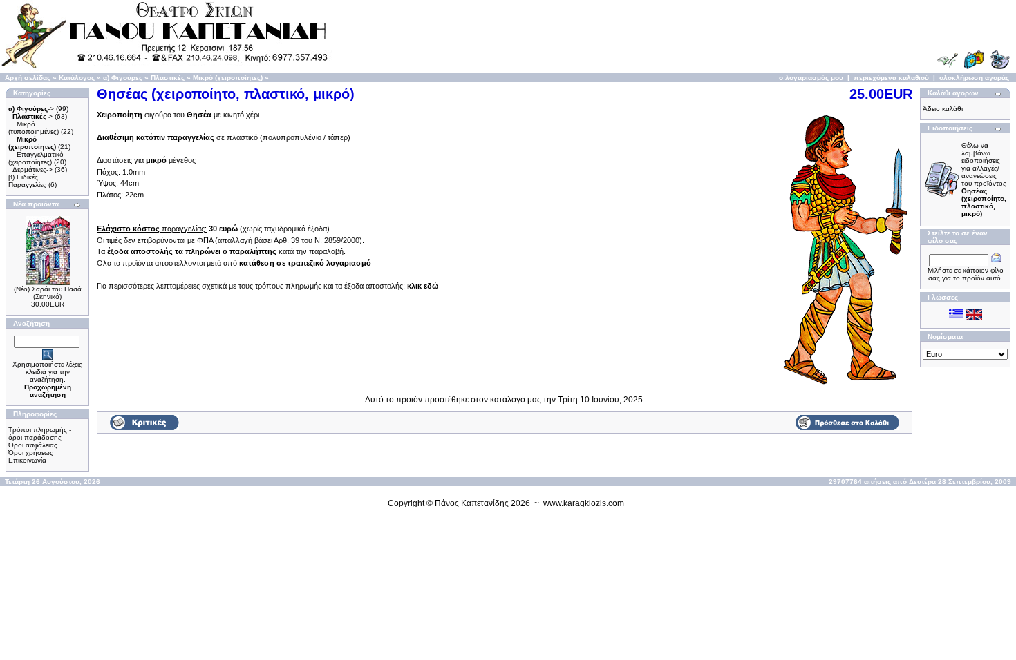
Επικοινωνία (27, 460)
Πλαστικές (168, 77)
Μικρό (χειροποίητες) (228, 77)
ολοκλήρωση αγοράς (974, 77)
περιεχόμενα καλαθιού (891, 77)
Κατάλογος (77, 77)
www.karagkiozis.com (583, 503)
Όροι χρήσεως (30, 452)
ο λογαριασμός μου (811, 77)
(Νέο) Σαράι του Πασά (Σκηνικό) (48, 292)
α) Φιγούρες (122, 77)
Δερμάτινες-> (32, 169)
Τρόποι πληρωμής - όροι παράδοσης (39, 433)
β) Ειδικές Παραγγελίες (27, 180)
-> (31, 109)
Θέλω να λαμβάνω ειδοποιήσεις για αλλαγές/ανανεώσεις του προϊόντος (983, 179)
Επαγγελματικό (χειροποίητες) (36, 158)
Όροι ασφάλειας (32, 445)
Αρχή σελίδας (27, 77)
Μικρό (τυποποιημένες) (33, 127)
